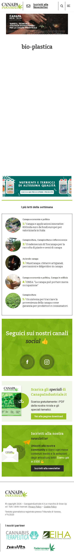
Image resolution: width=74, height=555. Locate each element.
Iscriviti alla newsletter (47, 468)
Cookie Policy (50, 507)
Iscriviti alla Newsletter (40, 6)
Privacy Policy (34, 507)
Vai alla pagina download (48, 416)
